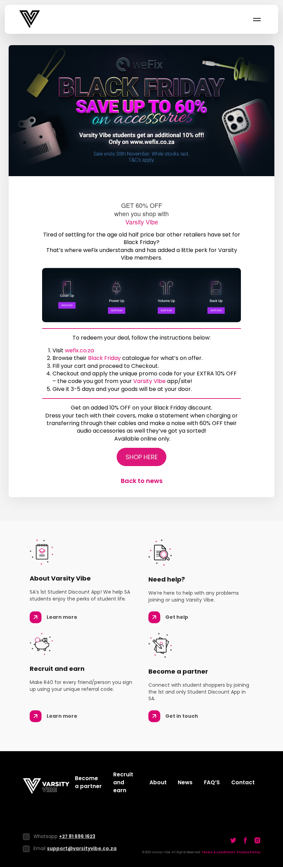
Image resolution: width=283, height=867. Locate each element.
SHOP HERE (142, 457)
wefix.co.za (80, 350)
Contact (243, 782)
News (185, 782)
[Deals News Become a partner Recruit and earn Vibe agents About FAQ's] (256, 19)
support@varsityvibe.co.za (82, 848)
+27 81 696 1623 (77, 836)
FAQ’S (212, 782)
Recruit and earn (123, 782)
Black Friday (104, 358)
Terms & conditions (218, 852)
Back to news (142, 480)
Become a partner (88, 782)
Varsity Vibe (149, 381)
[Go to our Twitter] (233, 840)
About (158, 782)
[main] (141, 265)
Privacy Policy (248, 852)
